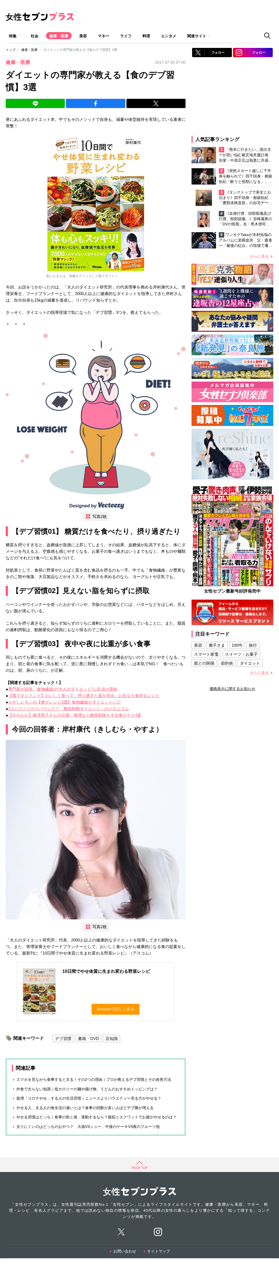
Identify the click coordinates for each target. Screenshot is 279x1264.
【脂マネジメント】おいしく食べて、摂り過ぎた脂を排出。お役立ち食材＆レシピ (83, 695)
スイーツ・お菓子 (241, 654)
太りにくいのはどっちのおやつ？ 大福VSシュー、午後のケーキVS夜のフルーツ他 (88, 1126)
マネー (103, 36)
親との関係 (204, 663)
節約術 (227, 663)
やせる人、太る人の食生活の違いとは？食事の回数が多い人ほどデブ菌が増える (85, 1108)
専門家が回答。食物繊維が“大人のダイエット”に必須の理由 (62, 689)
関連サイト (196, 36)
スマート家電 (206, 654)
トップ (11, 50)
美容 (83, 36)
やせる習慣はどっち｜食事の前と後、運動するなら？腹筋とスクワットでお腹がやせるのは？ (96, 1117)
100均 (237, 645)
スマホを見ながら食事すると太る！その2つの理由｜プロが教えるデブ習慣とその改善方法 (93, 1079)
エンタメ (168, 36)
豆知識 (111, 1038)
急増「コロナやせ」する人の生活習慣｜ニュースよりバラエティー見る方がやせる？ (88, 1098)
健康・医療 (58, 36)
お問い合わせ (124, 1251)
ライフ (126, 36)
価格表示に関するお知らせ (232, 688)
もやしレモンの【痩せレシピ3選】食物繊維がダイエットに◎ (64, 702)
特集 (13, 36)
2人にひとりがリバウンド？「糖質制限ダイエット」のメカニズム (68, 708)
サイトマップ (158, 1251)
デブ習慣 (63, 1038)
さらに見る (259, 256)
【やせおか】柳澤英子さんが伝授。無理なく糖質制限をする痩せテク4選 (74, 715)
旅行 (253, 645)
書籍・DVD (88, 1038)
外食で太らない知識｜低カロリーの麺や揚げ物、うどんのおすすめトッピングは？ (86, 1089)
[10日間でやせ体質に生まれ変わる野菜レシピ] (95, 203)
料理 (146, 36)
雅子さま (217, 645)
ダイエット (250, 663)
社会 (34, 36)
